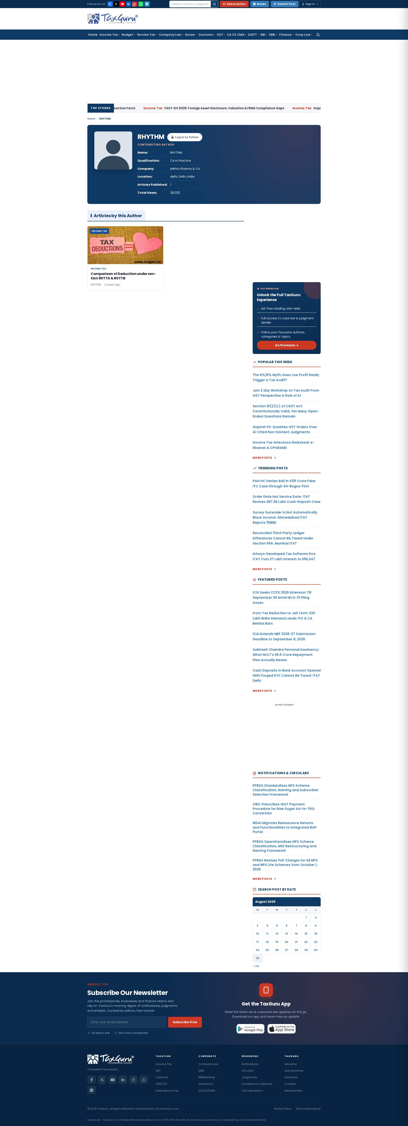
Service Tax (146, 35)
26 (277, 950)
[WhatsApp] (140, 4)
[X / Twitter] (116, 4)
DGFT (252, 35)
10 (257, 934)
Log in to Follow (186, 137)
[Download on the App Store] (281, 1029)
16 (315, 934)
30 (315, 950)
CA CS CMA (235, 35)
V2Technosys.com (167, 1108)
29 (306, 950)
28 (296, 950)
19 (276, 942)
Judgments (249, 1077)
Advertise (291, 1077)
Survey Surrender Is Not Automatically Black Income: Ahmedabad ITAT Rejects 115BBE (285, 517)
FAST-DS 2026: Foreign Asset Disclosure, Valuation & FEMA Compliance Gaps (185, 108)
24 (257, 950)
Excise (190, 35)
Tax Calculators (252, 1091)
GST (220, 35)
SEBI (272, 35)
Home (93, 35)
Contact (290, 1084)
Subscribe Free (185, 1022)
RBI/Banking (206, 1077)
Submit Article (294, 1071)
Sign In (310, 4)
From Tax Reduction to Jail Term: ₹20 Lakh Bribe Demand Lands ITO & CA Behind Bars (284, 618)
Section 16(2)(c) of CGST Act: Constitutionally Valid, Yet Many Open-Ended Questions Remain (286, 411)
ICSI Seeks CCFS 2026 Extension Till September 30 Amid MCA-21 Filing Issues (282, 597)
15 (306, 934)
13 (286, 934)
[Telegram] (147, 4)
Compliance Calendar (257, 1084)
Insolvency (205, 1084)
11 (267, 934)
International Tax (167, 1091)
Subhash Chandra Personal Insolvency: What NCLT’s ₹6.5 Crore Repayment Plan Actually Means (286, 654)
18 (267, 942)
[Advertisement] (204, 71)
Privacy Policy (283, 1108)
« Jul (256, 966)
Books (261, 4)
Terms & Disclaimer (308, 1108)
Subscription (236, 4)
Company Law (170, 35)
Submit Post (287, 4)
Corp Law (302, 35)
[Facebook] (110, 4)
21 (296, 942)
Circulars (248, 1071)
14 (296, 934)
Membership (293, 1091)
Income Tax (109, 35)
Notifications (250, 1064)
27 (286, 950)
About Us (291, 1064)
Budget (127, 35)
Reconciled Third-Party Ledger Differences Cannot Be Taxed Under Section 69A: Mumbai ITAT (283, 538)
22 (306, 942)
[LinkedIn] (128, 4)
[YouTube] (122, 4)
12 (277, 934)
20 (286, 942)
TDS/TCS (161, 1084)
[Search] (214, 4)
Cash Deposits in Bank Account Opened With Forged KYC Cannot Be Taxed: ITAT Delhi (287, 675)
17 (257, 942)
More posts (262, 458)
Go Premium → (287, 345)
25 (267, 950)
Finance (285, 35)
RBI (263, 35)
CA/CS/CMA (206, 1091)
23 (315, 942)
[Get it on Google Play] (250, 1029)
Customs (205, 35)
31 (257, 958)
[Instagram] (134, 4)
